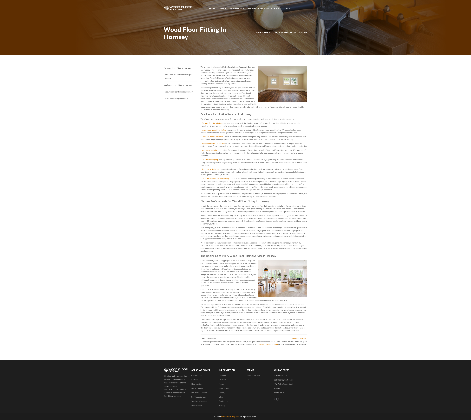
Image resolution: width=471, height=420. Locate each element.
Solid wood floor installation (213, 143)
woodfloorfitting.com (230, 416)
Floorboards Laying (210, 159)
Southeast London (198, 397)
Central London (197, 375)
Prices (277, 8)
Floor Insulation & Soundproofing (215, 178)
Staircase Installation (210, 169)
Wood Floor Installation (259, 8)
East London (196, 380)
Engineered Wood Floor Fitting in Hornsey (178, 76)
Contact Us (289, 8)
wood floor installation (268, 344)
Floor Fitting (271, 32)
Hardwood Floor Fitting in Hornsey (178, 92)
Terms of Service (253, 375)
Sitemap (222, 405)
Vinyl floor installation (211, 150)
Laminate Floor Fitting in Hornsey (178, 85)
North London (288, 32)
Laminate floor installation (212, 137)
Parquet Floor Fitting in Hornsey (177, 68)
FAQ (248, 380)
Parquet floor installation (212, 123)
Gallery (222, 8)
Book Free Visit (237, 8)
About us (222, 375)
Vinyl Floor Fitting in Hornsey (176, 98)
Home (212, 8)
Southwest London (199, 401)
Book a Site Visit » (298, 338)
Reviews (222, 380)
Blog (221, 397)
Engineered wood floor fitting (214, 130)
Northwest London (199, 392)
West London (196, 405)
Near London (196, 384)
